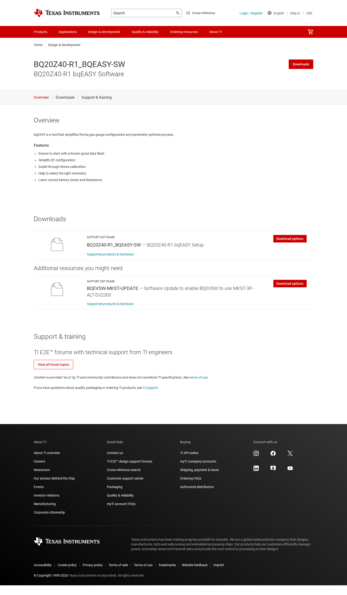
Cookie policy (67, 565)
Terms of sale (118, 565)
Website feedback (194, 565)
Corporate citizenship (49, 512)
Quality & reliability (120, 495)
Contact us (115, 453)
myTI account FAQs (121, 504)
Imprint (218, 565)
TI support (150, 388)
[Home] (67, 13)
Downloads (301, 64)
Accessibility (43, 565)
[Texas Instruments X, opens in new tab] (290, 455)
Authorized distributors (197, 487)
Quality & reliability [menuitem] (145, 32)
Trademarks (167, 565)
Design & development (64, 45)
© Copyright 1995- (51, 575)
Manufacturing (45, 504)
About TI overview (47, 453)
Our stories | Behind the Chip (54, 478)
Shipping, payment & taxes (199, 470)
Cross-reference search (124, 470)
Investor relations (46, 495)
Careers (39, 461)
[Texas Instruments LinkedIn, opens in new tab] (256, 470)
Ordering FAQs (190, 478)
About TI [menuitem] (215, 32)
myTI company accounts (198, 461)
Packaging (115, 487)
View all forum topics (53, 364)
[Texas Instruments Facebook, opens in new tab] (273, 455)
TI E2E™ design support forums (129, 461)
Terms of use (143, 565)
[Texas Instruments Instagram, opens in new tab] (256, 455)
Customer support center (125, 478)
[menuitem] (310, 32)
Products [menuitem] (40, 32)
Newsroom (42, 470)
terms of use (198, 377)
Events (39, 487)
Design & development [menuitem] (104, 32)
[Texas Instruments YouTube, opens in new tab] (290, 470)
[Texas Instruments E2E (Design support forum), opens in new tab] (273, 470)
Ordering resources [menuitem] (184, 32)
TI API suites (189, 453)
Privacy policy (93, 565)
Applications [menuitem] (68, 32)
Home (38, 45)
